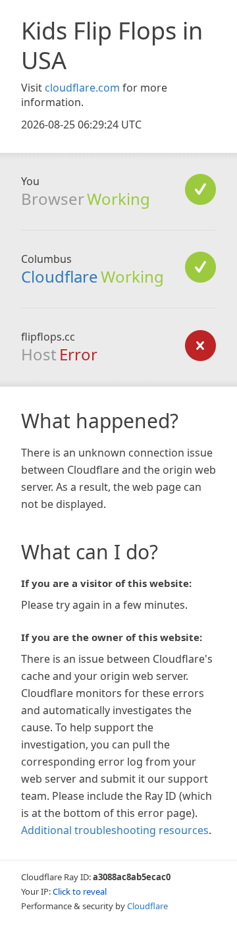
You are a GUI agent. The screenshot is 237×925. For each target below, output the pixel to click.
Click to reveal (80, 891)
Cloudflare (59, 276)
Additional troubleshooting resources (115, 830)
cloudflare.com (82, 87)
